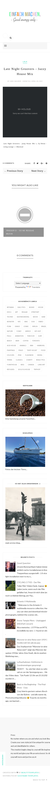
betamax (10, 307)
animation (19, 336)
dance (17, 326)
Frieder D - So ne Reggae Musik (20, 232)
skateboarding (23, 317)
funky (19, 331)
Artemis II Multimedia (26, 601)
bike (26, 321)
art (16, 312)
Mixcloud (19, 147)
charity (29, 360)
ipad (19, 355)
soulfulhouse (24, 369)
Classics (19, 360)
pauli (9, 336)
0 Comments (8, 163)
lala (25, 62)
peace (20, 350)
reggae (25, 312)
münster (10, 321)
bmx (31, 345)
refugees (10, 369)
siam (43, 317)
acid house (11, 345)
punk (9, 326)
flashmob (29, 355)
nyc (19, 321)
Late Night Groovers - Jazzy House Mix (19, 143)
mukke (31, 307)
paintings (11, 350)
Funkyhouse (12, 365)
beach (9, 341)
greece (28, 331)
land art (41, 365)
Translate (36, 287)
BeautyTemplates (30, 772)
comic (26, 326)
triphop (37, 369)
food (43, 350)
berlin (35, 326)
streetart (35, 312)
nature (10, 331)
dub (33, 321)
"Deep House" (32, 350)
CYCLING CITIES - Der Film (29, 582)
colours (10, 355)
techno (10, 317)
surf (40, 336)
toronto (36, 341)
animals (23, 345)
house (40, 307)
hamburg (41, 345)
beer (17, 341)
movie (35, 317)
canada (31, 365)
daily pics (21, 307)
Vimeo (40, 321)
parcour (30, 336)
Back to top (39, 780)
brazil (43, 326)
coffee (25, 341)
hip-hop (37, 331)
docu (9, 312)
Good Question (24, 563)
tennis (9, 360)
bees (22, 365)
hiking (39, 355)
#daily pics (40, 360)
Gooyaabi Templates (28, 776)
